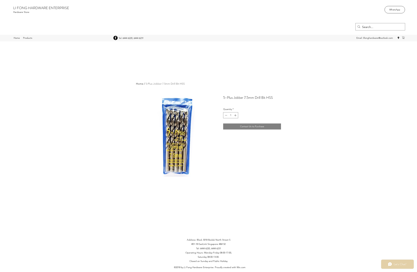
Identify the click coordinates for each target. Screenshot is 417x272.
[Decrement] (226, 115)
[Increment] (236, 115)
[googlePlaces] (398, 38)
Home (139, 83)
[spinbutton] (231, 115)
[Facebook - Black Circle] (115, 38)
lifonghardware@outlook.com (378, 37)
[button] (403, 37)
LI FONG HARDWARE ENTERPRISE (41, 7)
